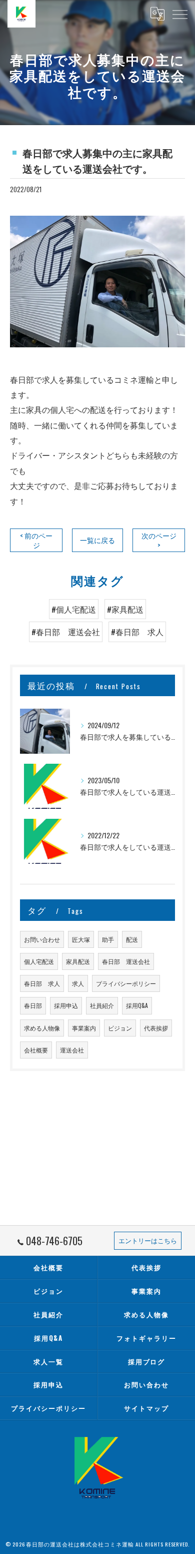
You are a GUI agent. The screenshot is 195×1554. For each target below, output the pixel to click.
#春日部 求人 (137, 632)
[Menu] (179, 14)
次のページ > (159, 540)
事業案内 (84, 1027)
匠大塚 (81, 939)
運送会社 (72, 1050)
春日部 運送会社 (126, 961)
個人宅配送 (39, 961)
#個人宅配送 (74, 609)
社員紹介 (102, 1005)
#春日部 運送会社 (66, 632)
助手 (108, 939)
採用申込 (66, 1005)
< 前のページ (36, 540)
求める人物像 (42, 1027)
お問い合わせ (42, 939)
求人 (78, 983)
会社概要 (36, 1050)
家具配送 (78, 961)
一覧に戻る (97, 540)
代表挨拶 (156, 1027)
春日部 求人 (42, 983)
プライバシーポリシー (126, 983)
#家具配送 (125, 609)
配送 (132, 939)
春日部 (33, 1005)
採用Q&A (137, 1005)
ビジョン (120, 1027)
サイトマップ (146, 1408)
